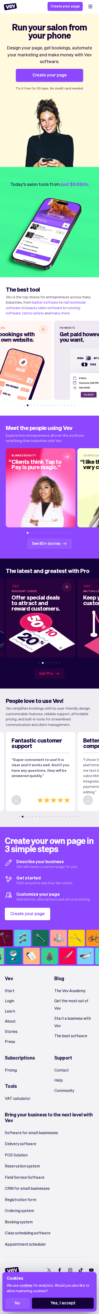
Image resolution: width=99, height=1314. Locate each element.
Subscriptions (20, 1058)
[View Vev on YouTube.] (91, 1270)
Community (64, 1090)
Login (9, 1000)
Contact (61, 1069)
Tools (11, 1086)
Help (58, 1080)
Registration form (20, 1199)
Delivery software (20, 1143)
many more (60, 313)
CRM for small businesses (27, 1188)
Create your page (65, 6)
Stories (11, 1031)
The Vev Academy (70, 990)
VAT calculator (18, 1098)
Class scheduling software (27, 1232)
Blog (59, 978)
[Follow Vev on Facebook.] (59, 1270)
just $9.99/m (74, 184)
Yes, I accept (62, 1302)
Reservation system (22, 1165)
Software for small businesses (31, 1132)
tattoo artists (33, 313)
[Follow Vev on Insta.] (70, 1270)
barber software (45, 302)
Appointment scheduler (25, 1244)
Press (10, 1041)
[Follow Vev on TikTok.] (80, 1270)
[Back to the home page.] (10, 6)
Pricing (11, 1069)
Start (9, 990)
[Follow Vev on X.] (49, 1270)
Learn (10, 1010)
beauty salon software (44, 307)
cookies (25, 1285)
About (10, 1021)
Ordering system (19, 1210)
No (17, 1302)
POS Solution (16, 1154)
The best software (70, 1035)
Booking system (19, 1221)
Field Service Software (24, 1177)
